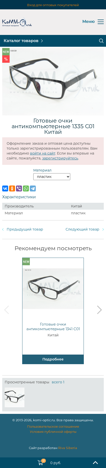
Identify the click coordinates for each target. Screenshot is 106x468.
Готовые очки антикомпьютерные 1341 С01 (53, 326)
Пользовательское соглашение (53, 426)
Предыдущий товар (25, 229)
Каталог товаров (21, 40)
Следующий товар (82, 229)
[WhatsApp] (26, 188)
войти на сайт (42, 153)
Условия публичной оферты (53, 432)
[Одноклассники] (12, 188)
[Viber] (19, 188)
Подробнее (53, 359)
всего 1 (58, 382)
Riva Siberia (67, 448)
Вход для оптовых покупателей (53, 5)
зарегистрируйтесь (60, 158)
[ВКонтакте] (5, 188)
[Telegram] (33, 188)
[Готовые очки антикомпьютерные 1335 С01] (14, 397)
